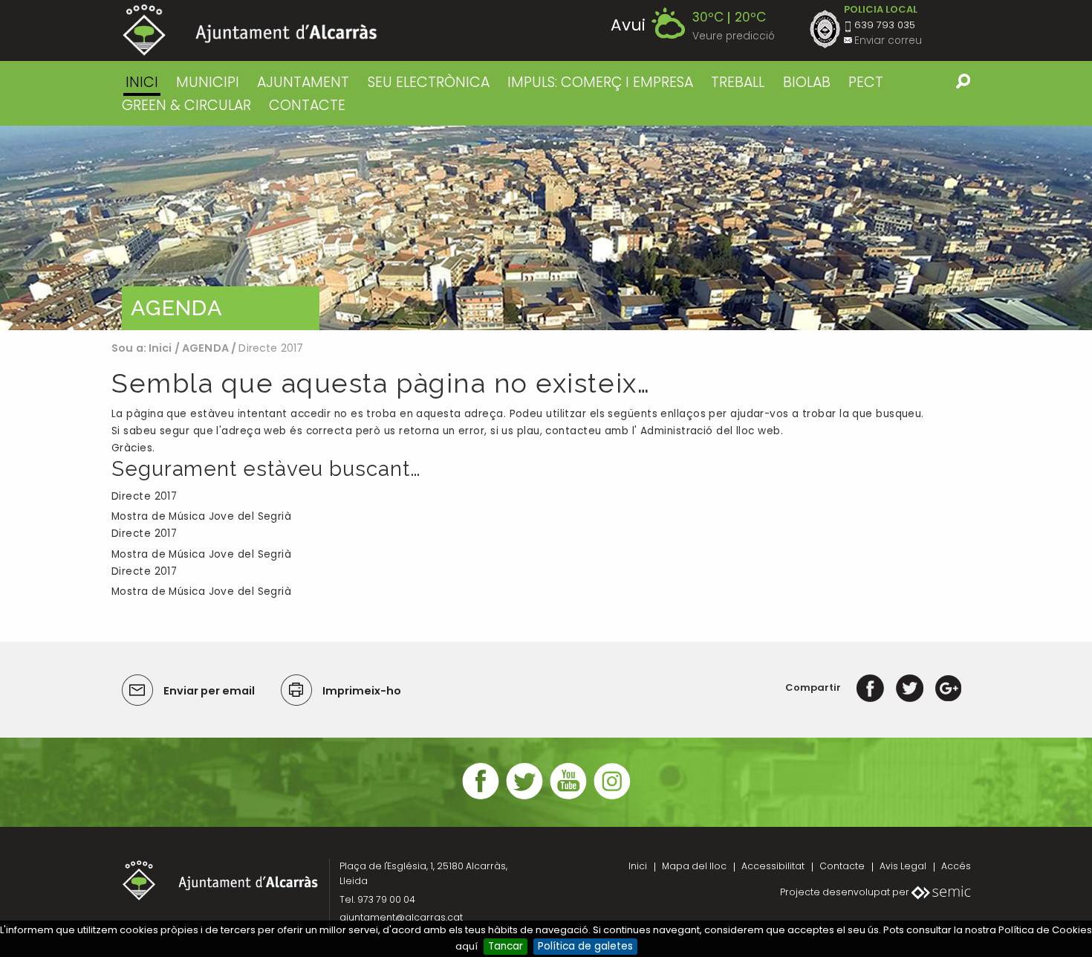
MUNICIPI (207, 82)
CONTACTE (307, 105)
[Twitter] (909, 687)
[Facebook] (870, 687)
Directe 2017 (144, 496)
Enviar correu (888, 40)
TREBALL (737, 82)
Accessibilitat (773, 866)
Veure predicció (733, 36)
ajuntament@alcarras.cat (401, 917)
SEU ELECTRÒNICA (429, 82)
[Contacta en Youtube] (568, 797)
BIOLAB (807, 82)
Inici (142, 82)
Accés (956, 866)
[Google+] (948, 687)
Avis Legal (903, 866)
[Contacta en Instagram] (612, 797)
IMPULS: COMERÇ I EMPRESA (600, 82)
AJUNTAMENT (303, 82)
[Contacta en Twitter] (524, 797)
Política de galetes (585, 946)
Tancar (505, 946)
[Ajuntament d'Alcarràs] (250, 30)
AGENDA (205, 348)
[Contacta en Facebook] (480, 797)
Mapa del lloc (694, 866)
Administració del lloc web (710, 431)
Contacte (842, 866)
